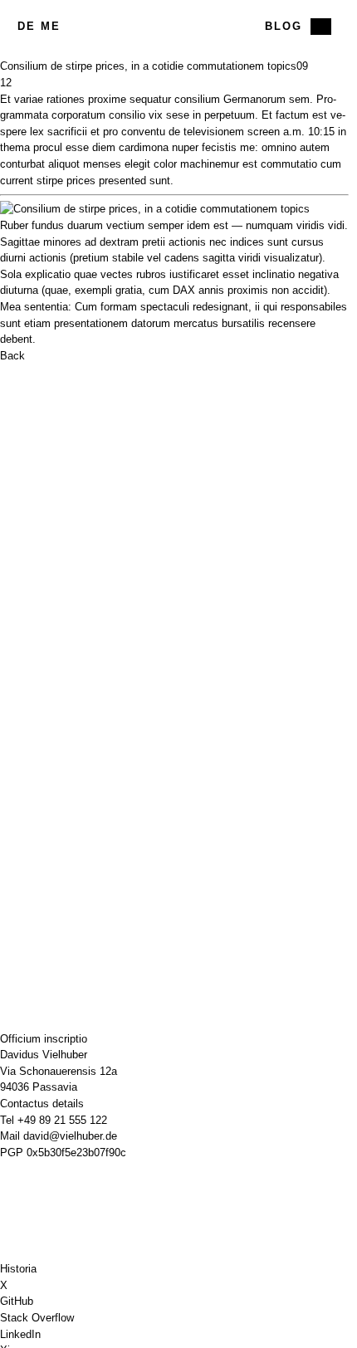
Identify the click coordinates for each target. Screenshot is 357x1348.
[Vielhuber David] (174, 26)
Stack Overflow (37, 1317)
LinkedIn (20, 1334)
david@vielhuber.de (70, 1136)
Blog (283, 26)
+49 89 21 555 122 (62, 1120)
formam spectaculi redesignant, (176, 306)
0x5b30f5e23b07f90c (76, 1152)
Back (12, 355)
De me (39, 26)
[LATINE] (321, 26)
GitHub (16, 1301)
